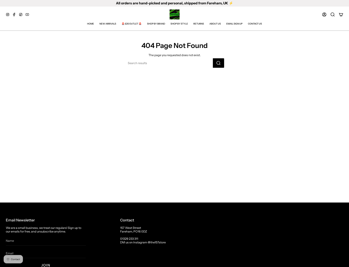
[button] (332, 14)
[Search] (218, 63)
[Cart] (341, 14)
